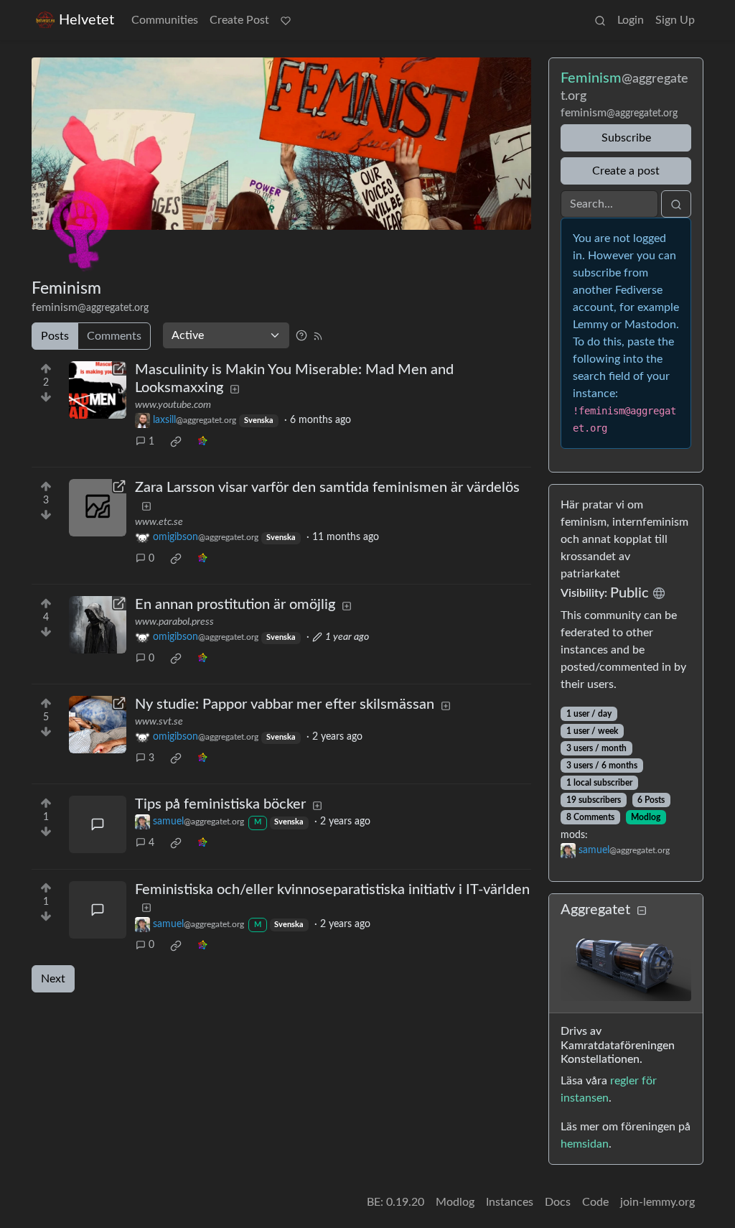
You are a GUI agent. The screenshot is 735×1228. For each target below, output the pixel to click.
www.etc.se (159, 522)
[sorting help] (301, 335)
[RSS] (318, 335)
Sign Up (675, 20)
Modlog (645, 817)
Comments (114, 336)
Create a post (626, 171)
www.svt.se (159, 722)
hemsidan (585, 1144)
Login (630, 20)
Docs (558, 1202)
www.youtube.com (173, 405)
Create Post (239, 20)
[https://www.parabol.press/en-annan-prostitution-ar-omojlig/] (97, 624)
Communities (164, 20)
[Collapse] (641, 911)
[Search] (600, 20)
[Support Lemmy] (285, 20)
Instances (509, 1202)
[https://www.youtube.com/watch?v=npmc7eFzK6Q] (97, 390)
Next (53, 979)
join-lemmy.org (657, 1202)
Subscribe (626, 138)
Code (595, 1202)
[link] (176, 441)
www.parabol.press (174, 622)
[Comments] (97, 824)
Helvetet (86, 20)
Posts (55, 336)
